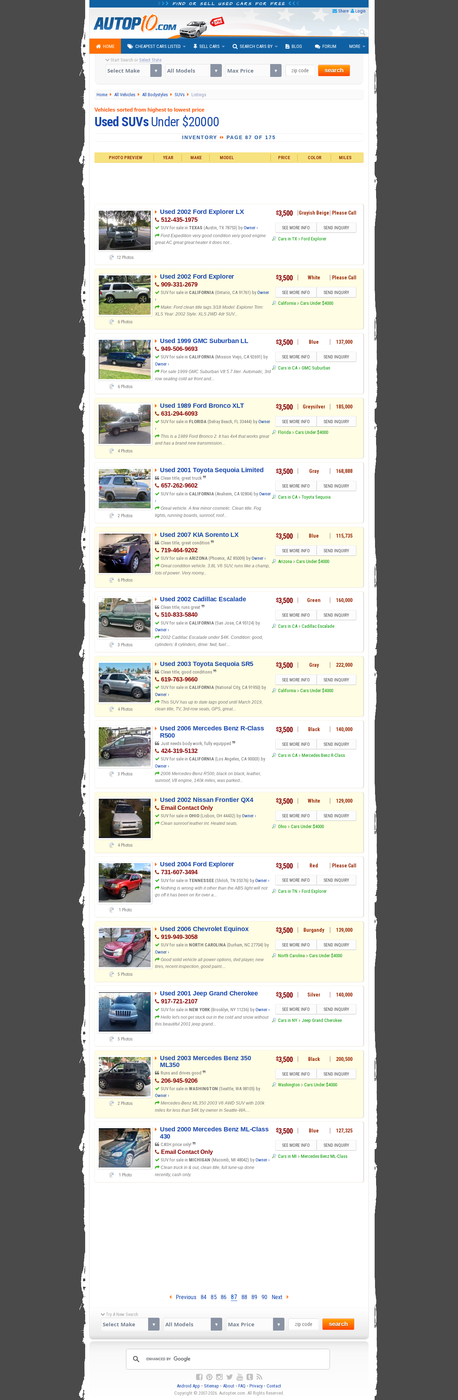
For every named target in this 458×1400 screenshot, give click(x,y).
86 (223, 1297)
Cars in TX (287, 238)
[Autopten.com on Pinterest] (209, 1377)
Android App (188, 1386)
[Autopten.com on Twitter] (229, 1377)
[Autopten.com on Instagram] (219, 1377)
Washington (288, 1084)
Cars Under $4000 (316, 303)
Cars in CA (287, 368)
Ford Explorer (313, 238)
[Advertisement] (229, 182)
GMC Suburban (316, 368)
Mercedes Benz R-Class (323, 755)
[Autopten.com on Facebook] (199, 1377)
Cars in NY (287, 1020)
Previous (183, 1297)
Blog (297, 46)
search (334, 70)
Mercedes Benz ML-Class (324, 1156)
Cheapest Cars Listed (158, 46)
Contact (274, 1386)
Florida (284, 432)
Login (360, 11)
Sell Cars (209, 46)
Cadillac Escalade (318, 626)
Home (108, 46)
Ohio (282, 826)
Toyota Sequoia (316, 497)
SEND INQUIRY (336, 227)
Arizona (285, 561)
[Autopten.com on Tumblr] (250, 1377)
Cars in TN (287, 891)
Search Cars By (256, 46)
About (228, 1386)
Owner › (251, 227)
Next (279, 1297)
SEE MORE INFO (296, 227)
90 (264, 1297)
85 (213, 1297)
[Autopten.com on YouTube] (240, 1377)
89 (254, 1297)
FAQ (241, 1386)
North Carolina (291, 955)
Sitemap (211, 1386)
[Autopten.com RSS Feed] (259, 1377)
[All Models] (193, 70)
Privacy (256, 1386)
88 (244, 1297)
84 (203, 1297)
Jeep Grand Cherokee (322, 1020)
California (287, 303)
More (354, 46)
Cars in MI (287, 1156)
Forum (329, 46)
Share (343, 11)
